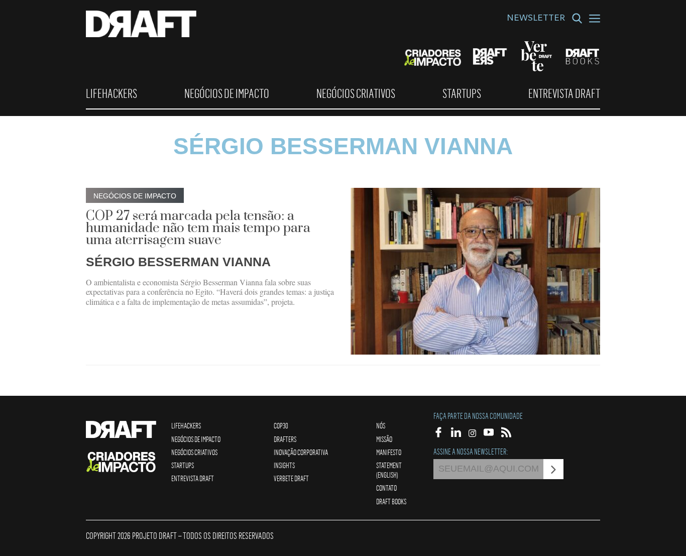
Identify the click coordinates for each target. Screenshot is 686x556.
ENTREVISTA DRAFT (564, 93)
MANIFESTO (388, 452)
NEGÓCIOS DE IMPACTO (226, 93)
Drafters (285, 438)
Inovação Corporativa (301, 452)
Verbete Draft (291, 478)
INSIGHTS (284, 465)
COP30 (281, 425)
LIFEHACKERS (111, 93)
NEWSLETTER (536, 19)
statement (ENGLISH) (389, 470)
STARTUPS (461, 93)
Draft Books (391, 501)
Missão (384, 438)
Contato (386, 487)
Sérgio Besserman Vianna (178, 262)
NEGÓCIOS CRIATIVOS (355, 93)
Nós (380, 425)
